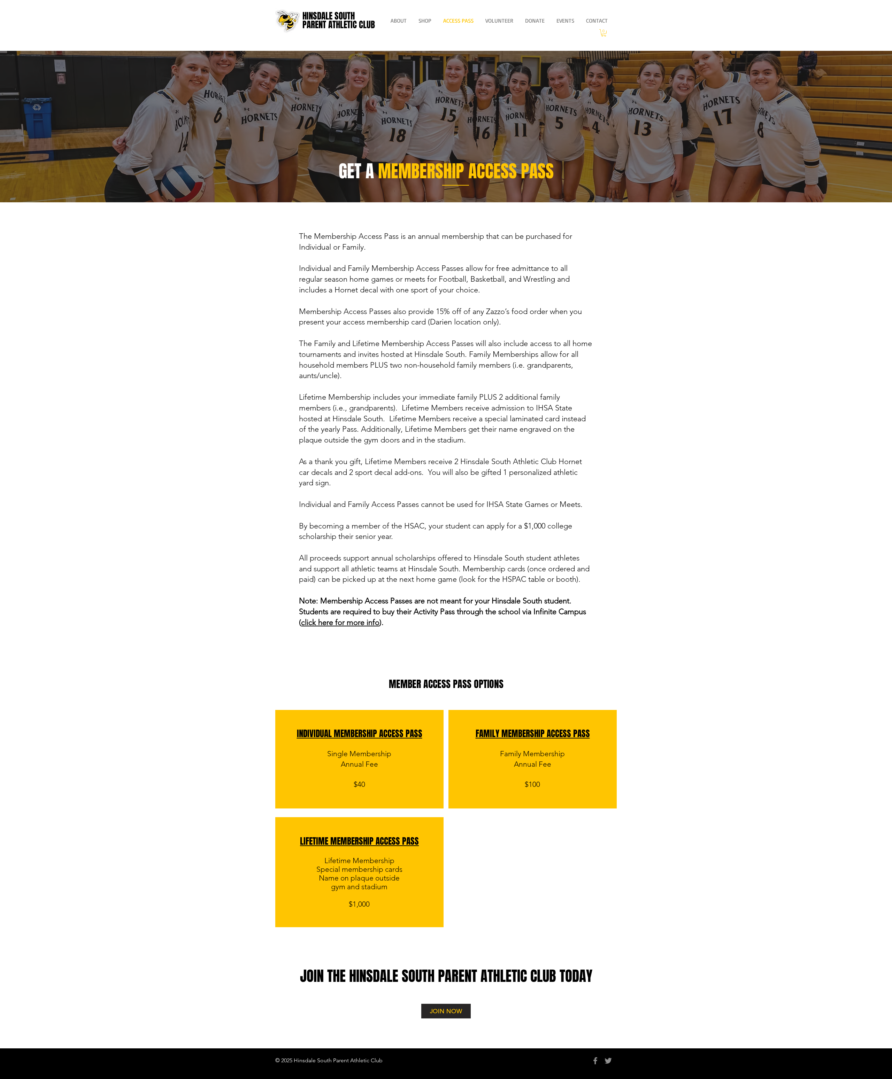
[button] (603, 33)
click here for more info (340, 622)
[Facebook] (595, 1060)
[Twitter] (608, 1060)
